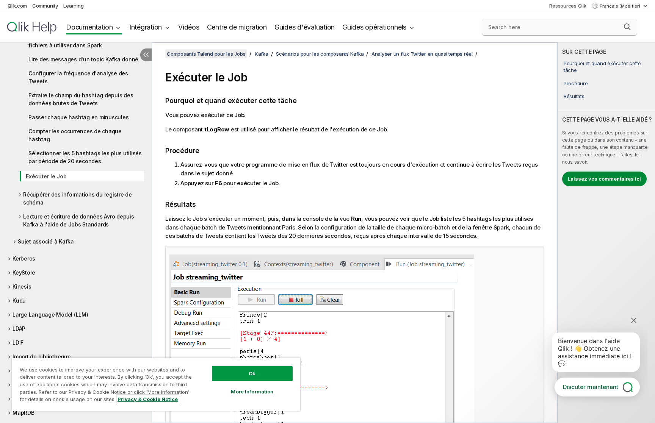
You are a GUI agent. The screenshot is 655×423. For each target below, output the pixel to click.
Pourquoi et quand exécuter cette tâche (602, 66)
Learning (73, 6)
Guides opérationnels (374, 27)
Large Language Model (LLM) (50, 314)
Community (45, 6)
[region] (156, 384)
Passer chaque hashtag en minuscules (78, 117)
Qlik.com (17, 6)
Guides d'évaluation (304, 27)
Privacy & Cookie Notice (148, 399)
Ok (252, 373)
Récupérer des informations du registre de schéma (77, 198)
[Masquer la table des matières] (146, 54)
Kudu (19, 300)
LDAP (19, 328)
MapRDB (23, 412)
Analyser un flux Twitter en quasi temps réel (422, 54)
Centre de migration (237, 27)
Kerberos (24, 258)
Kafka (261, 54)
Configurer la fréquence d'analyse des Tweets (78, 77)
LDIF (18, 342)
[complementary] (606, 232)
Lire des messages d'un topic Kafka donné (83, 59)
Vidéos (188, 27)
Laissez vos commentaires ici (604, 179)
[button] (627, 27)
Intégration (145, 27)
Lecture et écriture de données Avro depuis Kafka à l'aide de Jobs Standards (78, 220)
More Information (252, 392)
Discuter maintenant (590, 386)
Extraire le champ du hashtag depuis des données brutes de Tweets (80, 99)
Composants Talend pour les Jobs (206, 54)
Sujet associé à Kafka (46, 241)
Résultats (574, 96)
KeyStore (24, 272)
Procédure (576, 83)
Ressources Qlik (567, 6)
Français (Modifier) (620, 6)
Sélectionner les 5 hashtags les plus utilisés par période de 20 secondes (85, 157)
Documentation (89, 27)
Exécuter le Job (46, 176)
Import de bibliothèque (42, 356)
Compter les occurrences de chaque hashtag (75, 135)
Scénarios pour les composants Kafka (320, 54)
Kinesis (22, 286)
